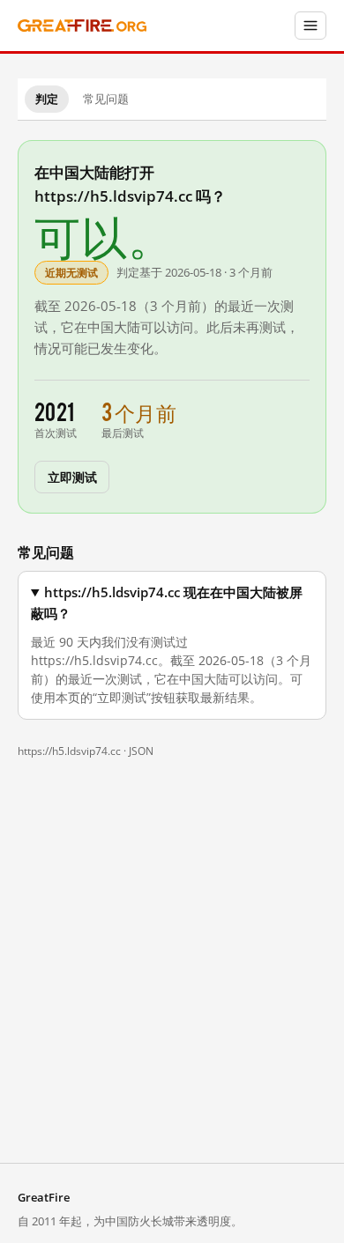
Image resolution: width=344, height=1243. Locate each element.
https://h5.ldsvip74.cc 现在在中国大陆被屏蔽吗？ (167, 602)
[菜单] (310, 25)
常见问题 (106, 99)
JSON (141, 751)
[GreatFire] (82, 26)
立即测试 (72, 476)
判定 (46, 99)
